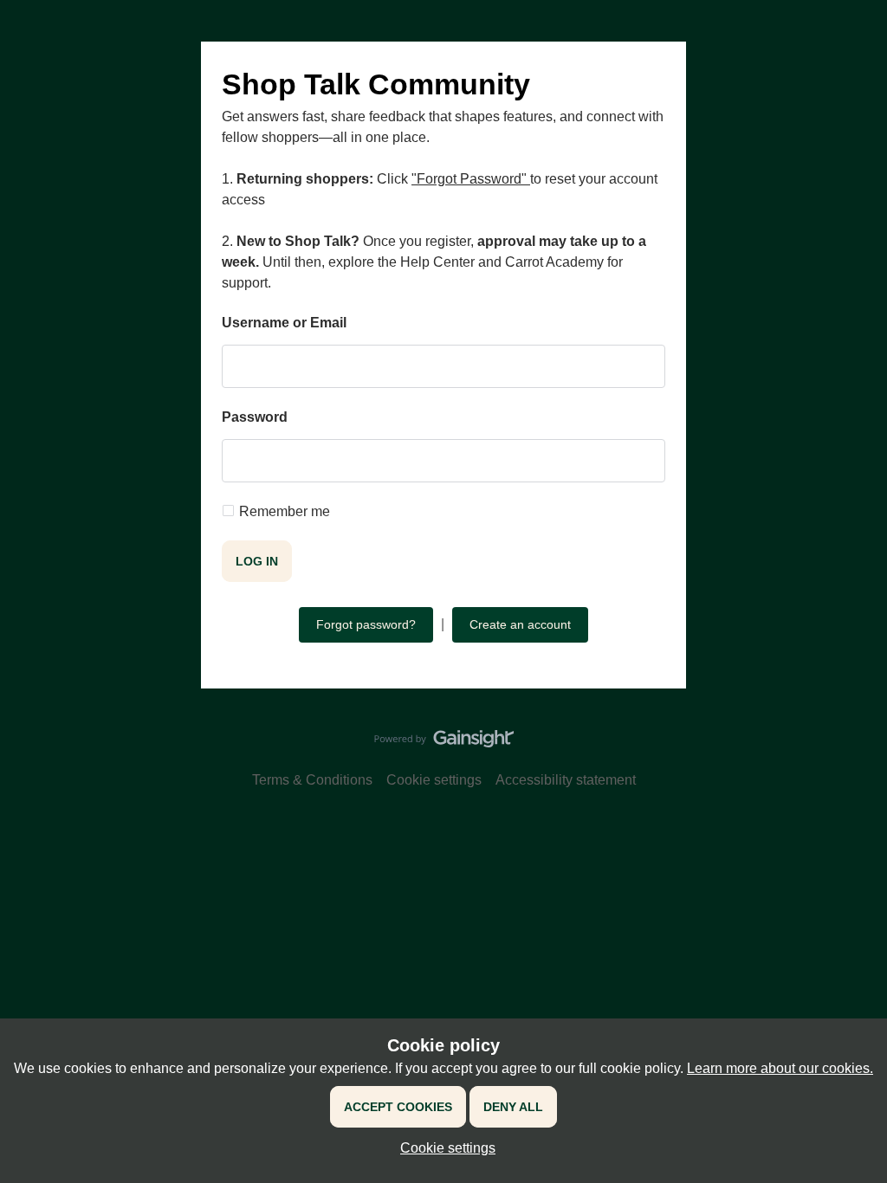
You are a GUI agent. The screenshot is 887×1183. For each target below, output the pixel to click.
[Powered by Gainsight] (444, 743)
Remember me (284, 511)
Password (255, 417)
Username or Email (284, 322)
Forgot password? (366, 624)
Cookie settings (434, 780)
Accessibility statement (565, 780)
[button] (443, 1148)
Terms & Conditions (312, 780)
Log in (257, 561)
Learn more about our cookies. (780, 1068)
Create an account (520, 624)
